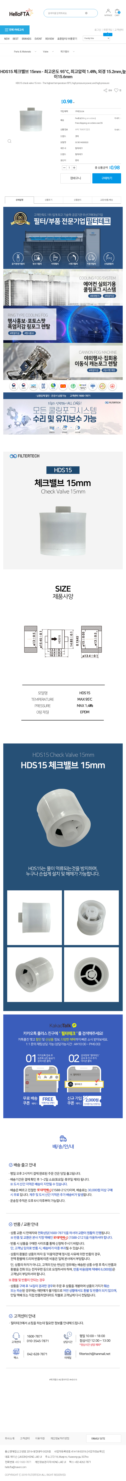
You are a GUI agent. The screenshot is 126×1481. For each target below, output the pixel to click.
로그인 (97, 29)
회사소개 (9, 1438)
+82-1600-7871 (23, 1462)
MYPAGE (108, 15)
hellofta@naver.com (15, 1467)
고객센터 (118, 29)
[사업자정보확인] (96, 1451)
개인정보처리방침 (59, 1438)
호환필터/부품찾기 (67, 38)
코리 (77, 136)
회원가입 (107, 29)
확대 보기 (9, 141)
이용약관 (40, 1438)
